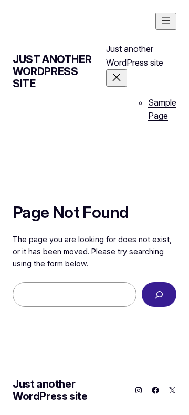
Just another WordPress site (52, 71)
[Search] (159, 294)
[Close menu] (116, 78)
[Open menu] (165, 21)
